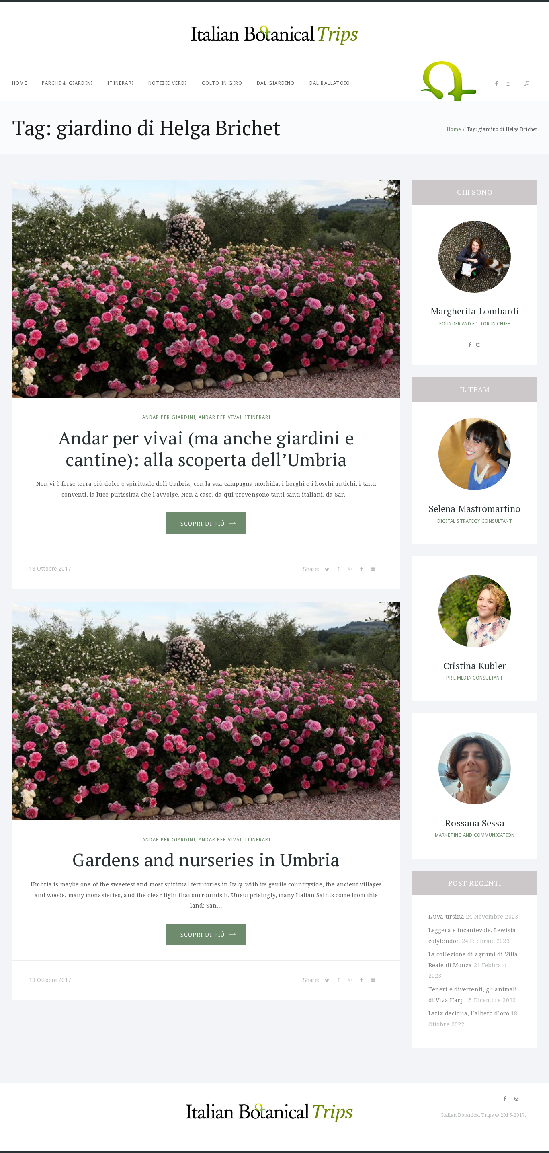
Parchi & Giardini (67, 83)
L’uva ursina (446, 916)
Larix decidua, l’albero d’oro (468, 1013)
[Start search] (527, 84)
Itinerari (120, 83)
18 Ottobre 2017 (50, 568)
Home (19, 83)
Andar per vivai (220, 417)
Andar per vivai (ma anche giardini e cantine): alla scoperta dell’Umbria (206, 448)
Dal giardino (276, 83)
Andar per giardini (168, 417)
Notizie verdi (167, 83)
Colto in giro (222, 83)
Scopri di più (202, 523)
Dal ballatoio (329, 83)
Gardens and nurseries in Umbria (206, 859)
